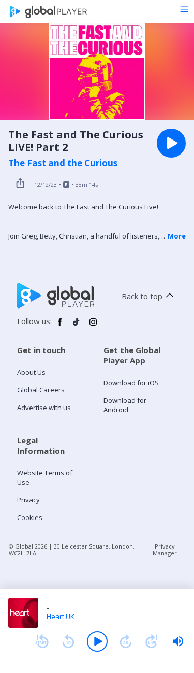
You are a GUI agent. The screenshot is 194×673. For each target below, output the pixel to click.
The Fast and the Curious (62, 163)
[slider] (178, 641)
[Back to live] (151, 641)
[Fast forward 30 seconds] (125, 641)
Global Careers (41, 390)
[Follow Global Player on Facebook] (60, 326)
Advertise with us (44, 407)
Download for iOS (131, 382)
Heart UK (60, 616)
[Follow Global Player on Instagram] (93, 326)
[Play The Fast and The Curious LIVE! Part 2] (171, 143)
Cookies (29, 517)
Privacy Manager (165, 549)
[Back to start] (42, 641)
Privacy (28, 499)
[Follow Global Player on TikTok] (76, 326)
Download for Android (124, 405)
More (177, 236)
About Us (31, 372)
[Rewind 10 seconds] (68, 641)
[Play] (97, 641)
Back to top (142, 296)
